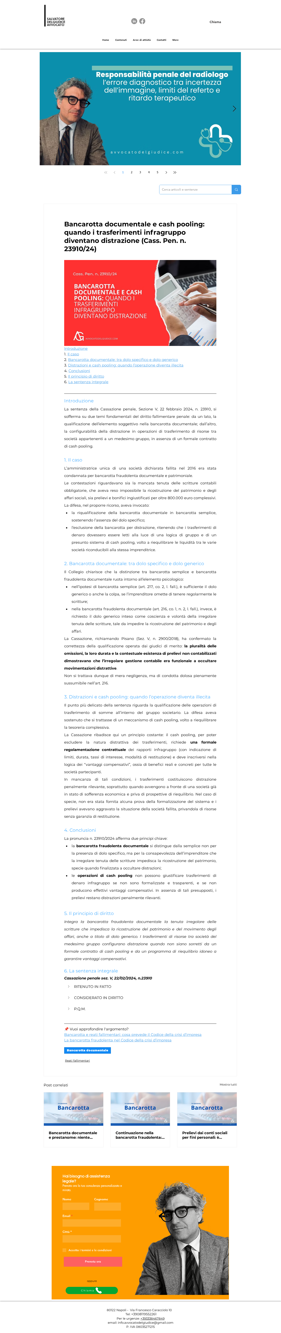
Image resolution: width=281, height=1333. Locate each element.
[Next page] (166, 172)
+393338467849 (152, 1318)
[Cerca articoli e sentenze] (236, 189)
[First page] (105, 172)
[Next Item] (234, 109)
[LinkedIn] (134, 21)
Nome (67, 1199)
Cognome (101, 1199)
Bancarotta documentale (87, 1050)
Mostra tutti (228, 1084)
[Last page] (175, 172)
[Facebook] (142, 21)
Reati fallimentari (77, 1060)
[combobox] (92, 1239)
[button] (140, 987)
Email (66, 1215)
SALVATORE (56, 19)
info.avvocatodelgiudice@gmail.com (145, 1323)
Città (66, 1231)
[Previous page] (114, 172)
